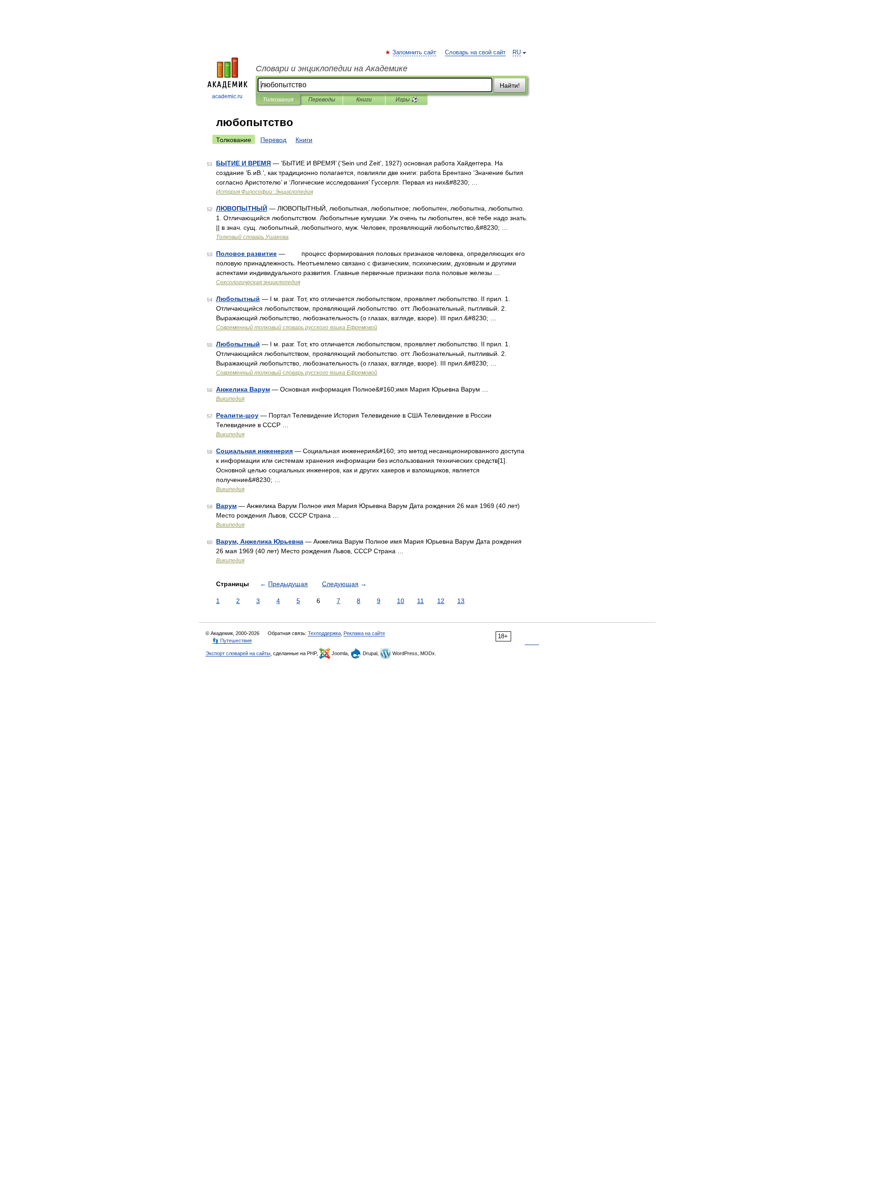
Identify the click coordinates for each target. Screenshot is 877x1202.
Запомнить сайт (414, 52)
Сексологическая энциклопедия (258, 282)
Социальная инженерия (254, 451)
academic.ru (227, 96)
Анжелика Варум (243, 389)
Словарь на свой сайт (475, 52)
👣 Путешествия (232, 640)
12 (440, 600)
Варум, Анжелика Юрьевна (259, 541)
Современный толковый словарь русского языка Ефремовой (296, 327)
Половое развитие (246, 253)
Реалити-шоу (237, 415)
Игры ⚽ (407, 99)
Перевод (273, 139)
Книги (364, 99)
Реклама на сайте (364, 633)
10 (400, 600)
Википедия (230, 399)
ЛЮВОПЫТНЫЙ (241, 208)
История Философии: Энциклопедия (264, 192)
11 (420, 600)
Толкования (278, 99)
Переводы (321, 99)
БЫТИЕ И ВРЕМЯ (243, 163)
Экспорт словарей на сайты (238, 653)
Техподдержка (324, 633)
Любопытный (238, 298)
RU (516, 52)
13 (461, 600)
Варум (226, 505)
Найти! (510, 85)
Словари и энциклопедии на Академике (331, 68)
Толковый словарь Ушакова (252, 237)
